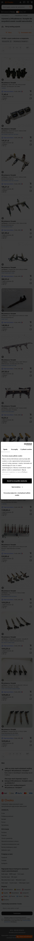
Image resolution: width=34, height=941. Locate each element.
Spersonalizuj (16, 487)
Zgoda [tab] (5, 449)
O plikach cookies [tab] (26, 449)
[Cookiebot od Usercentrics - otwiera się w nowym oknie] (24, 444)
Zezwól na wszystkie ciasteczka (17, 481)
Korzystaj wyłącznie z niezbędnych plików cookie (17, 494)
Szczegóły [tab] (14, 449)
